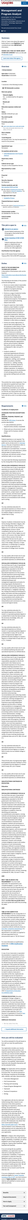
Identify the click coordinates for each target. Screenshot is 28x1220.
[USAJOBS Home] (7, 3)
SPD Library (12, 420)
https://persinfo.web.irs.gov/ (10, 1124)
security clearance (17, 191)
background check (16, 189)
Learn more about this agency (12, 58)
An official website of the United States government (14, 0)
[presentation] (14, 88)
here (20, 1011)
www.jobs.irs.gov (8, 54)
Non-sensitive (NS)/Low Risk (10, 187)
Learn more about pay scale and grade (13, 126)
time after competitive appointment (12, 929)
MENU (24, 3)
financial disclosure (18, 205)
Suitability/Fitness (9, 198)
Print (4, 31)
